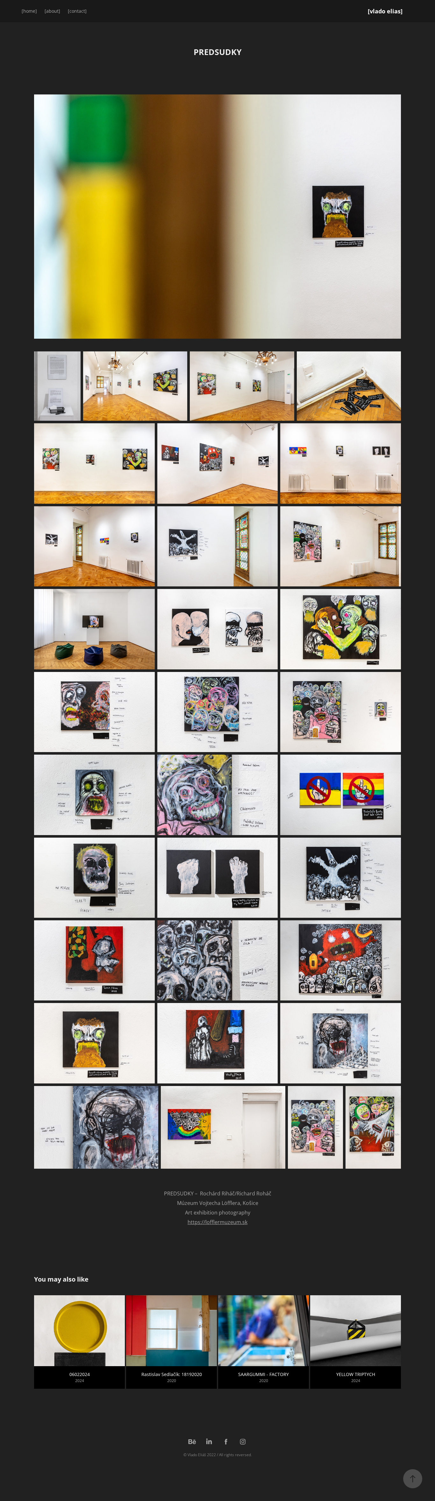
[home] (29, 11)
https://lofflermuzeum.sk (217, 1222)
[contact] (77, 11)
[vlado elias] (385, 11)
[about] (52, 11)
